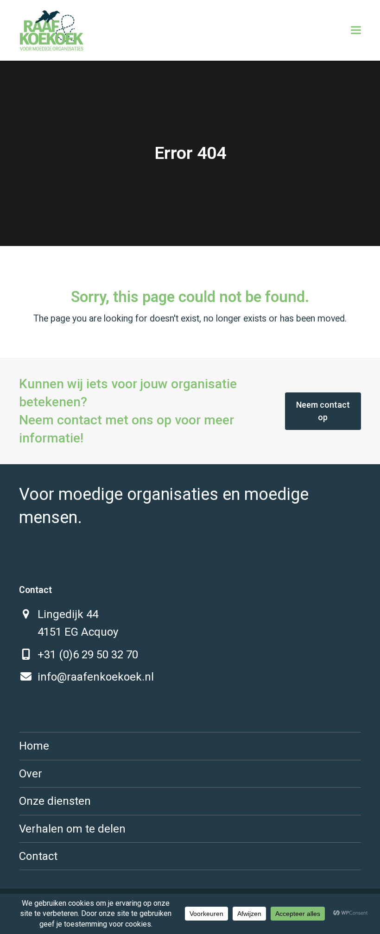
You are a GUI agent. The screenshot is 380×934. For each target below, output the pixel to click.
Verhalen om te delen (72, 828)
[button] (356, 30)
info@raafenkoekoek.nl (96, 676)
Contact (38, 856)
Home (34, 745)
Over (30, 773)
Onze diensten (55, 801)
